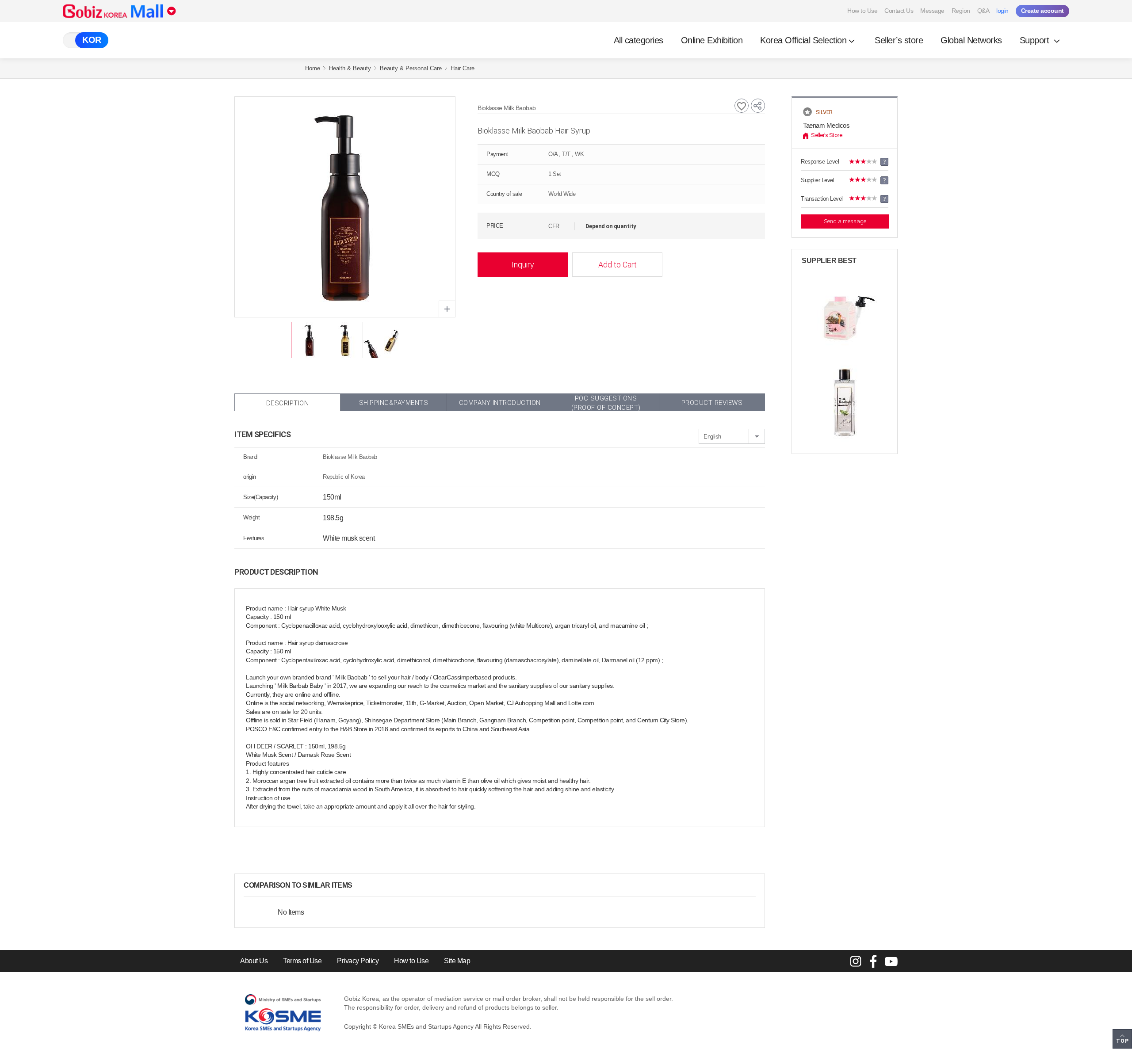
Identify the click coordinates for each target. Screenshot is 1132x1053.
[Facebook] (873, 961)
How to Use (862, 10)
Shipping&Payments (393, 403)
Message (932, 10)
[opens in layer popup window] (447, 309)
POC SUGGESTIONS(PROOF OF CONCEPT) (606, 402)
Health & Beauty (350, 68)
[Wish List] (741, 106)
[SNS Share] (758, 106)
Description (287, 403)
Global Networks (971, 40)
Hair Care (462, 68)
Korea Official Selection (803, 40)
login (1002, 10)
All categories (638, 40)
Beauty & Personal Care (411, 68)
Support (1036, 40)
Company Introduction (500, 403)
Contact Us (898, 10)
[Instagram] (855, 961)
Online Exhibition (712, 40)
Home (312, 68)
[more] (359, 885)
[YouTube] (891, 961)
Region (961, 10)
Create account (1042, 10)
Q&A (983, 10)
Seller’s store (899, 40)
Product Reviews (712, 403)
